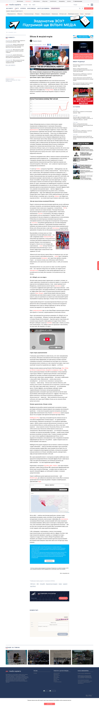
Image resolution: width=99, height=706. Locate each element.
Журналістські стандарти (51, 584)
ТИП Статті (32, 584)
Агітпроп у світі (63, 13)
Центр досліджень (43, 8)
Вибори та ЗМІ (56, 679)
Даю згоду (49, 703)
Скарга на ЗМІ (89, 8)
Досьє (82, 13)
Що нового (9, 8)
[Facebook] (48, 44)
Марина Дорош (37, 41)
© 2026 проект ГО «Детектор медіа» (84, 675)
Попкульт (37, 13)
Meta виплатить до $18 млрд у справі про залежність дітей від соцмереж (14, 51)
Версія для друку (65, 44)
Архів (33, 4)
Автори (25, 4)
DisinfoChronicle (53, 1)
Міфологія (20, 13)
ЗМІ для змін (44, 1)
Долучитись (49, 561)
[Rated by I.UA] (46, 691)
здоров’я (65, 584)
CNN (38, 584)
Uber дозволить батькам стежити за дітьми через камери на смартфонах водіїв (15, 61)
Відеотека (55, 678)
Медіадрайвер (62, 1)
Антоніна (69, 1)
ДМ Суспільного (37, 1)
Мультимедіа (31, 8)
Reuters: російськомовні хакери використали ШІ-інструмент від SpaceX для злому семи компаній (15, 46)
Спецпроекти (55, 8)
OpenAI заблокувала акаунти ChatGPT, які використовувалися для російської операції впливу (15, 56)
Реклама (35, 673)
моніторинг (87, 13)
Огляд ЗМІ (10, 32)
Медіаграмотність (12, 13)
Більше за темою (13, 647)
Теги (30, 4)
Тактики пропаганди (28, 13)
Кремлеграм (55, 13)
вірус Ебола (32, 586)
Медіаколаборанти (46, 13)
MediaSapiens (28, 1)
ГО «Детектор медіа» (77, 1)
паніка (60, 584)
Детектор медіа (20, 1)
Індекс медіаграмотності (14, 11)
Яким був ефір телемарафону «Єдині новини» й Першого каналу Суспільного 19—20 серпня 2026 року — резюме (83, 118)
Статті (17, 8)
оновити (66, 617)
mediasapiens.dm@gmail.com (85, 676)
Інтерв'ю (23, 8)
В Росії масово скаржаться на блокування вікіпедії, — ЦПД (15, 41)
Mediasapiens (56, 674)
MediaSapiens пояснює (73, 13)
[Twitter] (50, 44)
